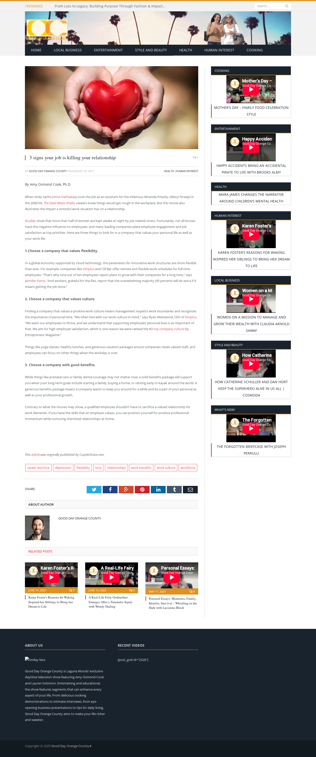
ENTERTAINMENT (108, 50)
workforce (187, 467)
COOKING (255, 50)
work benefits (141, 467)
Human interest (187, 171)
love (98, 467)
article (35, 454)
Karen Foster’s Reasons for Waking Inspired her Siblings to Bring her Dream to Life (51, 601)
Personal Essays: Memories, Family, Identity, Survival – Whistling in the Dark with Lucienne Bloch (173, 603)
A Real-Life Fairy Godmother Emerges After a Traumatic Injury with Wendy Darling (111, 601)
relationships (116, 467)
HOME (36, 50)
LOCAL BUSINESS (68, 50)
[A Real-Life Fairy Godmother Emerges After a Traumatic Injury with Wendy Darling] (111, 577)
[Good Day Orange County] (47, 28)
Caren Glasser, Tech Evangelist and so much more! (96, 6)
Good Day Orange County (48, 171)
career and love (38, 467)
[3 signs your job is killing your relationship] (111, 108)
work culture (166, 467)
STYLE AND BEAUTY (151, 50)
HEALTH (185, 50)
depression (63, 467)
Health (169, 171)
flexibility (83, 467)
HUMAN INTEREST (219, 50)
